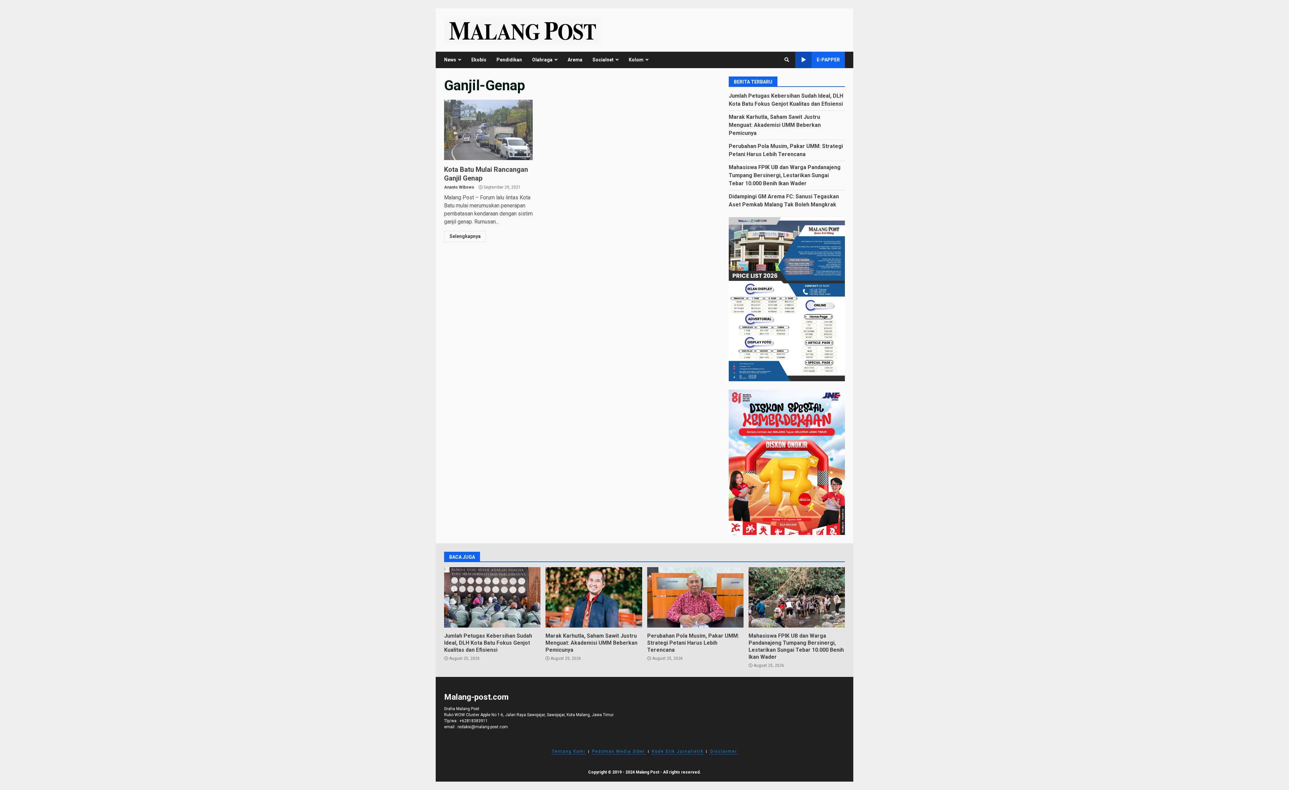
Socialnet (603, 59)
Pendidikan (509, 59)
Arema (575, 59)
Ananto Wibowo (459, 187)
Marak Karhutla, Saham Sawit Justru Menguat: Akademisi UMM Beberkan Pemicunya (775, 125)
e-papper (828, 59)
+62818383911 (474, 721)
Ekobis (478, 59)
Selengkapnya (465, 236)
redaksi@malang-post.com (483, 727)
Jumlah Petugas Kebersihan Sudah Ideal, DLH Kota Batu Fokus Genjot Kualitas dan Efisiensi (492, 597)
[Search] (786, 59)
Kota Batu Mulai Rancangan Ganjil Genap (488, 130)
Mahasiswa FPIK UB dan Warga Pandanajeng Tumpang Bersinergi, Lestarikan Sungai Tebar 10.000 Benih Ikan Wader (785, 175)
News (450, 59)
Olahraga (542, 59)
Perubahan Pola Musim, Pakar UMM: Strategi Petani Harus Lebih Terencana (695, 597)
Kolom (636, 59)
